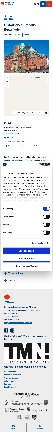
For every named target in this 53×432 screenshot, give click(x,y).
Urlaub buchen (10, 371)
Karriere (7, 384)
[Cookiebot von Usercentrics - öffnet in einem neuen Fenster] (39, 164)
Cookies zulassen (26, 251)
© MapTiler (17, 113)
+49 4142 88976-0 (11, 319)
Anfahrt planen (10, 381)
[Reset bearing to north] (7, 85)
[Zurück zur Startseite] (7, 4)
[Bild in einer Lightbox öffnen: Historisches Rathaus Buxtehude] (26, 56)
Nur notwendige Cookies (26, 266)
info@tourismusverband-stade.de (18, 322)
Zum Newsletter (10, 387)
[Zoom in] (7, 78)
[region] (26, 95)
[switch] (46, 217)
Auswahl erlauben (26, 258)
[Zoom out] (7, 81)
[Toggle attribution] (46, 112)
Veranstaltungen (11, 378)
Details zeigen (38, 243)
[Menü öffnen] (43, 4)
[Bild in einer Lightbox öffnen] (26, 353)
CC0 (27, 72)
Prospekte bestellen (12, 375)
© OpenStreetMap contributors (33, 113)
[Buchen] (49, 4)
